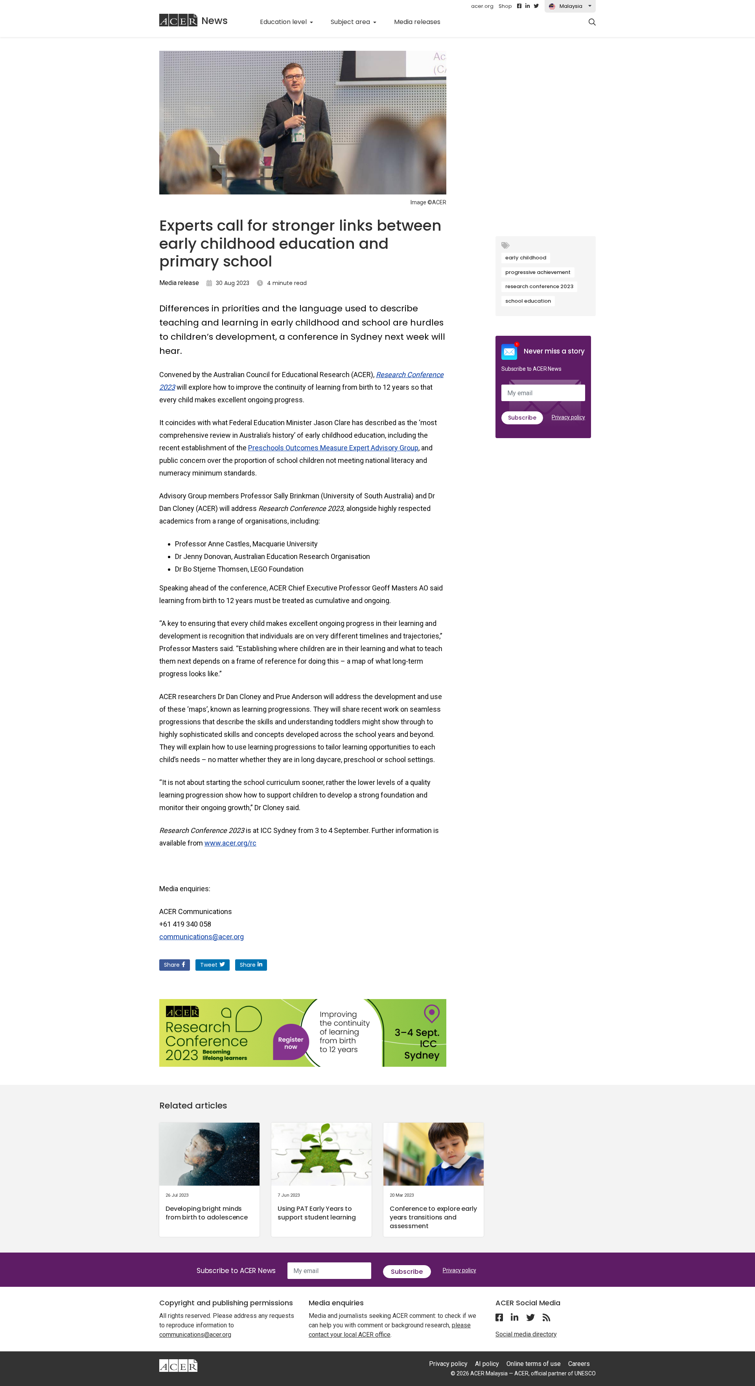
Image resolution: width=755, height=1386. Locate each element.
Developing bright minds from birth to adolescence (207, 1213)
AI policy (487, 1363)
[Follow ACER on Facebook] (519, 6)
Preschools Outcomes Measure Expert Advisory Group (333, 448)
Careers (579, 1363)
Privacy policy (568, 417)
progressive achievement (538, 272)
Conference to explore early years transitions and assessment (433, 1217)
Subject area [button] (351, 21)
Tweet (208, 965)
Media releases (421, 21)
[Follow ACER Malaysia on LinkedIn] (527, 6)
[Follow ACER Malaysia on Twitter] (536, 6)
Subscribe (522, 418)
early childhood (525, 257)
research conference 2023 (539, 286)
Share (172, 965)
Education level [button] (284, 21)
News (214, 21)
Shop (505, 6)
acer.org (482, 6)
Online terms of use (533, 1363)
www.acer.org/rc (230, 843)
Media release (179, 283)
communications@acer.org (201, 937)
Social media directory (526, 1334)
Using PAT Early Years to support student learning (317, 1213)
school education (528, 301)
